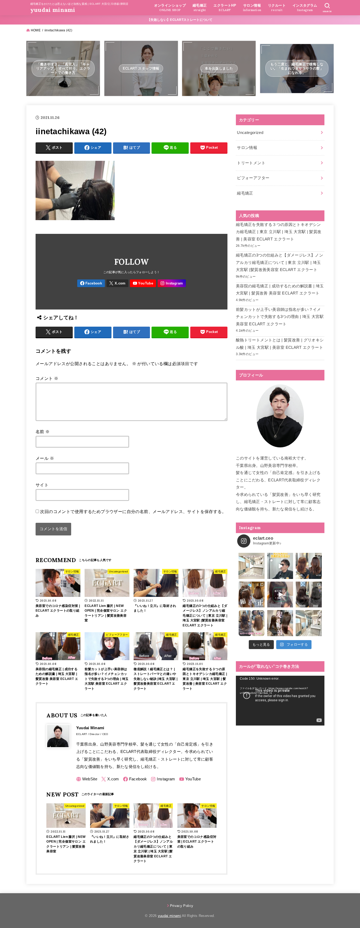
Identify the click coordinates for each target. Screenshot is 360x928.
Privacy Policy (181, 906)
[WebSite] (87, 779)
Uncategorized (250, 132)
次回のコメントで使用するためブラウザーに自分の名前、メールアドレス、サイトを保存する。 (133, 511)
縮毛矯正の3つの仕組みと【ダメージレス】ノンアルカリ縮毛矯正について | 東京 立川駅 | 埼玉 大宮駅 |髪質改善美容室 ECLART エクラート (279, 262)
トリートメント (251, 163)
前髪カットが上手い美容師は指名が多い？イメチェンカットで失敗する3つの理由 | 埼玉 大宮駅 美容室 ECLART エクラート (280, 316)
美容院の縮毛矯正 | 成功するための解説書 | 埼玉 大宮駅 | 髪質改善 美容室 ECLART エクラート (280, 290)
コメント (47, 378)
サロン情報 (247, 148)
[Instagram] (172, 283)
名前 (43, 431)
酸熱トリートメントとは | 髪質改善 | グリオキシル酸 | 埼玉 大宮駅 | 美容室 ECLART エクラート (280, 344)
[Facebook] (91, 283)
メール (45, 458)
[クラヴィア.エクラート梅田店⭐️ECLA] (309, 623)
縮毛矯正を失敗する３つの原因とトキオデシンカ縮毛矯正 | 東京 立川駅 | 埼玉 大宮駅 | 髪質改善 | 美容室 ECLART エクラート (279, 232)
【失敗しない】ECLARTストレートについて (180, 20)
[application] (280, 701)
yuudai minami (52, 9)
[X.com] (117, 283)
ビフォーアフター (253, 178)
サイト (42, 484)
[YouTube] (143, 283)
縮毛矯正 (245, 193)
